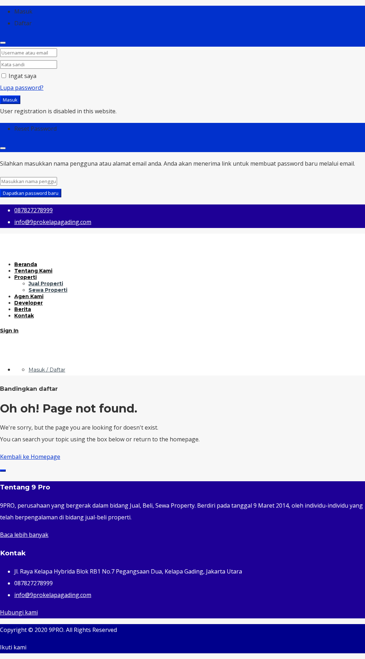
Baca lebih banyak (24, 535)
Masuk (10, 100)
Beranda (25, 264)
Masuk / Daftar (47, 370)
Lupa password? (21, 88)
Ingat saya (21, 76)
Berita (22, 309)
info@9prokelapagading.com (52, 595)
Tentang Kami (33, 271)
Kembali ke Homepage (30, 457)
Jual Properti (46, 283)
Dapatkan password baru (30, 193)
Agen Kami (28, 296)
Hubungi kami (19, 612)
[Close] (3, 43)
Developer (28, 303)
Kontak (24, 315)
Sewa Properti (48, 290)
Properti (25, 277)
